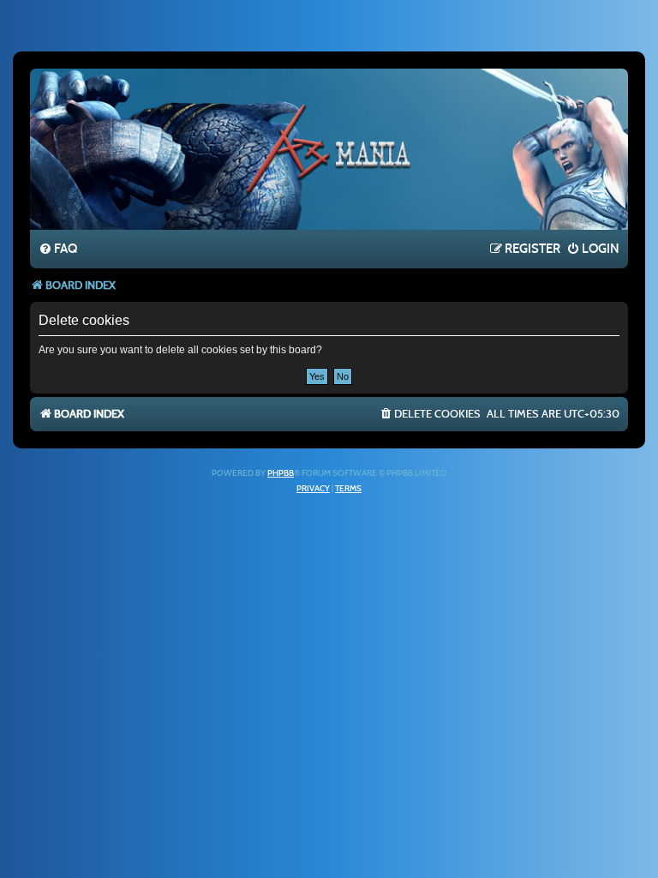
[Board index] (329, 148)
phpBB (280, 473)
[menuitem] (58, 249)
